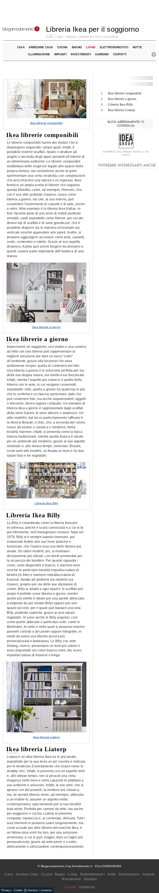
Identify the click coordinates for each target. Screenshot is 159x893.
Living (72, 874)
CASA (21, 47)
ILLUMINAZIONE (39, 54)
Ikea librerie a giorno (122, 99)
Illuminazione (129, 874)
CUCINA (62, 47)
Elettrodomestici (92, 874)
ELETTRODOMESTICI (114, 47)
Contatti (119, 54)
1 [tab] (46, 114)
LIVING (59, 37)
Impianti (148, 874)
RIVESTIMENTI (81, 54)
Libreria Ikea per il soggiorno (98, 37)
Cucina (46, 874)
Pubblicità (87, 887)
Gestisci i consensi (40, 890)
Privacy (6, 890)
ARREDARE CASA (41, 47)
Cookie (18, 890)
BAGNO (77, 47)
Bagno (60, 874)
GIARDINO (102, 54)
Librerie (70, 37)
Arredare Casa (27, 874)
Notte (112, 874)
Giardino (90, 879)
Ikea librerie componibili (124, 93)
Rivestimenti (71, 879)
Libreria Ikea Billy (120, 104)
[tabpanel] (46, 104)
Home (49, 37)
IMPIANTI (60, 54)
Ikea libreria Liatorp (121, 110)
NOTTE (137, 47)
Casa (9, 874)
